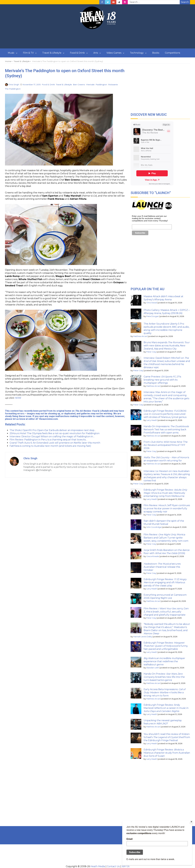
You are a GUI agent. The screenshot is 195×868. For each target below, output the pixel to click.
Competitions (172, 52)
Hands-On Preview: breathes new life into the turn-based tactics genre (164, 676)
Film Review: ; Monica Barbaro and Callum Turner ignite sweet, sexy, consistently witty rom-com (166, 537)
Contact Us (113, 866)
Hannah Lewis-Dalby (142, 637)
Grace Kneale (152, 556)
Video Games (113, 52)
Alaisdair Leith (152, 668)
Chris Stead (151, 303)
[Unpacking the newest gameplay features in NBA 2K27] (136, 724)
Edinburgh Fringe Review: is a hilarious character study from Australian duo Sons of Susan (167, 752)
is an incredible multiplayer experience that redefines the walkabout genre (164, 661)
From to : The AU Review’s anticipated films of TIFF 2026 (166, 445)
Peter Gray (151, 352)
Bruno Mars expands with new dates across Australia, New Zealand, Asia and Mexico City (166, 345)
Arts (95, 52)
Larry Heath (151, 420)
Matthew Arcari (140, 336)
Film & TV (28, 52)
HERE (17, 398)
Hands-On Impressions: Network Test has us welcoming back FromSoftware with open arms (166, 429)
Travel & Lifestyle (51, 52)
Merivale (90, 84)
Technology (137, 52)
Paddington (101, 84)
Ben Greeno (79, 84)
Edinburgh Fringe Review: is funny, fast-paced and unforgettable (166, 645)
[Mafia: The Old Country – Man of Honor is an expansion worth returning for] (136, 461)
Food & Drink (77, 52)
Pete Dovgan (152, 316)
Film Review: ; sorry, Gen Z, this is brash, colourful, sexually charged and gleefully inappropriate (166, 611)
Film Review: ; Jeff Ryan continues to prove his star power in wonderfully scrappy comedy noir (167, 508)
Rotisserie (113, 84)
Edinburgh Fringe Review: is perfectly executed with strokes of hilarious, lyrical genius (165, 413)
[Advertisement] (97, 38)
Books (155, 52)
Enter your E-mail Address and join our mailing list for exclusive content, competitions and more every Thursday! (150, 218)
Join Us (125, 866)
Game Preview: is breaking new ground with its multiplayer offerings (162, 379)
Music (11, 52)
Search (185, 2)
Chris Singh (13, 84)
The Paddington (13, 89)
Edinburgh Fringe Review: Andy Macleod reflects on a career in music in (166, 708)
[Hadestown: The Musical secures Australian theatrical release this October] (136, 567)
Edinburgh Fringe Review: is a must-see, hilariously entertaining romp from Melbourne (165, 492)
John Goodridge (153, 527)
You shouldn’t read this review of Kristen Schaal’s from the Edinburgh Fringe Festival (167, 737)
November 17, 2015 (32, 84)
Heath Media (98, 866)
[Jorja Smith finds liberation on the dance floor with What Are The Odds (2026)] (136, 554)
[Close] (191, 822)
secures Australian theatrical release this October (162, 566)
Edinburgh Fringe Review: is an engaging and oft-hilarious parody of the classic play (165, 582)
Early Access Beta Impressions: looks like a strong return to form (164, 692)
